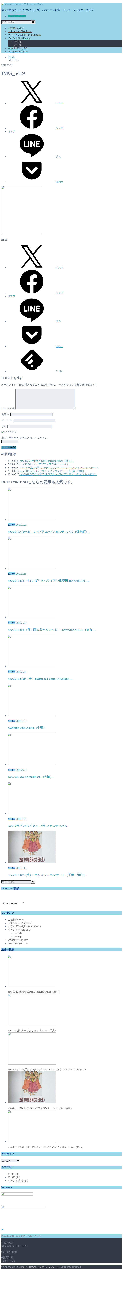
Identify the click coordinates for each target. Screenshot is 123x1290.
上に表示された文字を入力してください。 (25, 437)
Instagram (18, 51)
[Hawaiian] (7, 895)
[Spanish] (18, 898)
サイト (5, 426)
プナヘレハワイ (20, 31)
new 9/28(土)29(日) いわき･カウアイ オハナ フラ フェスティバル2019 (58, 467)
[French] (22, 895)
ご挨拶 (16, 28)
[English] (10, 895)
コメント (8, 408)
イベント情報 (19, 38)
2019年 (18, 41)
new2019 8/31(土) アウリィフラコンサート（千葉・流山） (52, 471)
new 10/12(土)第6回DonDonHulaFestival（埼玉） (46, 460)
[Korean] (7, 898)
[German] (3, 898)
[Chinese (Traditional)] (18, 895)
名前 (5, 414)
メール (6, 420)
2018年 (18, 44)
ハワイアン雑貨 (24, 34)
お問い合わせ (18, 16)
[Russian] (14, 898)
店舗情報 (18, 48)
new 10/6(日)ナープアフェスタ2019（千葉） (44, 464)
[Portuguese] (10, 898)
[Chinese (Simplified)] (14, 895)
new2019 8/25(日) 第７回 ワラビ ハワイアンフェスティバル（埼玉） (58, 474)
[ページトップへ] (2, 1229)
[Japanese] (3, 895)
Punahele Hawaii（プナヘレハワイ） (39, 1267)
